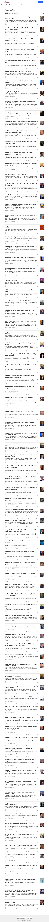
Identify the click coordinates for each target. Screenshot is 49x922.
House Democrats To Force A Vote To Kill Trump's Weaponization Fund (18, 901)
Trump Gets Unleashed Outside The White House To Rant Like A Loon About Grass (21, 142)
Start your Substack (22, 918)
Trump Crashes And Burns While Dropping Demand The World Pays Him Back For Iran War (21, 727)
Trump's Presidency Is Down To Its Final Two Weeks (18, 300)
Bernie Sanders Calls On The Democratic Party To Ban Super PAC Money (21, 269)
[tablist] (11, 13)
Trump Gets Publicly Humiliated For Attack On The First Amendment (19, 552)
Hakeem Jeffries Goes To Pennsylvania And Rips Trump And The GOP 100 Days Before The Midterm (21, 519)
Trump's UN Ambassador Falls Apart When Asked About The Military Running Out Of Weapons (21, 530)
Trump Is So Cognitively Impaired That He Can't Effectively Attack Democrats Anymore (20, 574)
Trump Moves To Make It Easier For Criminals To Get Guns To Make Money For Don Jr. (21, 433)
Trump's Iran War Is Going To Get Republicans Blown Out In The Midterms (21, 541)
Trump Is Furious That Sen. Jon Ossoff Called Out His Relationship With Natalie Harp (19, 153)
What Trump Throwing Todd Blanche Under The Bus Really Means (20, 444)
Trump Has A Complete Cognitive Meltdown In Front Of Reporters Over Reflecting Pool (19, 376)
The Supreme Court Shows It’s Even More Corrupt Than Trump (21, 112)
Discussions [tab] (14, 13)
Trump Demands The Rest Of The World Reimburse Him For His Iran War (21, 738)
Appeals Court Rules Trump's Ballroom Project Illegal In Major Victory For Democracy (21, 321)
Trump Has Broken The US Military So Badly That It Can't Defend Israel (19, 398)
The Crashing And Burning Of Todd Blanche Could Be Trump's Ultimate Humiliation (21, 455)
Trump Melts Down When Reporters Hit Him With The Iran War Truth (21, 605)
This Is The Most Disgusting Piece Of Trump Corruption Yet (20, 237)
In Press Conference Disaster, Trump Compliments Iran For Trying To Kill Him (20, 792)
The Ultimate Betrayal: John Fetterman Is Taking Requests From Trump (20, 258)
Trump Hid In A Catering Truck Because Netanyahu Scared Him (21, 194)
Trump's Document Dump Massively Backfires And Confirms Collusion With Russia (21, 665)
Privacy (24, 916)
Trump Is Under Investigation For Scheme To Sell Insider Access (19, 412)
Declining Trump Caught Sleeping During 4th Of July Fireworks (21, 845)
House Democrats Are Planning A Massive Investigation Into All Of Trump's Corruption (21, 279)
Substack (19, 920)
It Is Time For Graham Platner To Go (14, 814)
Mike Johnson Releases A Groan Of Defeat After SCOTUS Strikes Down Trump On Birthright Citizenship (20, 890)
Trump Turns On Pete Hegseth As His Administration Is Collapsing (19, 332)
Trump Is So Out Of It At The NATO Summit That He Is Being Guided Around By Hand (20, 803)
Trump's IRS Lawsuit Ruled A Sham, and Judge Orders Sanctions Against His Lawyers (19, 749)
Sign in (45, 2)
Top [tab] (10, 13)
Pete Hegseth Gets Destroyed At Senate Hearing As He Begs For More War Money (21, 594)
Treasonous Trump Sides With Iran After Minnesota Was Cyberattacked (20, 423)
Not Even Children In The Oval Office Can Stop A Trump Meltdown (19, 835)
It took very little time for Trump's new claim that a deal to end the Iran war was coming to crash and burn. (21, 390)
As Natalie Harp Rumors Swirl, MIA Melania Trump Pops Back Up (21, 121)
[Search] (43, 13)
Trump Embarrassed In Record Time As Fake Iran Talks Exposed (19, 387)
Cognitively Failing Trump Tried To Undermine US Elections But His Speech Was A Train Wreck (21, 675)
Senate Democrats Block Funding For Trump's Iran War (19, 717)
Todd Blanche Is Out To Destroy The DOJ (15, 174)
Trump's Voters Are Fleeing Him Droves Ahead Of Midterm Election (20, 226)
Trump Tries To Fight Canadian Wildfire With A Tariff (18, 615)
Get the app (29, 918)
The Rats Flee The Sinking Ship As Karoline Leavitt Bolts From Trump (21, 215)
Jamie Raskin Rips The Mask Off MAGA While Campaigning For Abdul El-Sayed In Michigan (21, 28)
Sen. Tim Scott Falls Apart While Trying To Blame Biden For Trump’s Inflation (20, 81)
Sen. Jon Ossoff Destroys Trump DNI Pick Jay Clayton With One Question (21, 707)
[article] (24, 21)
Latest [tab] (6, 13)
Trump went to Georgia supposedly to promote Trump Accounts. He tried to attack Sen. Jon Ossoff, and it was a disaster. (21, 577)
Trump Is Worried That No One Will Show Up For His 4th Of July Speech (21, 866)
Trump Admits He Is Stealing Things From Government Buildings (19, 311)
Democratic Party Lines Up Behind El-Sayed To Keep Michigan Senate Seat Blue (21, 354)
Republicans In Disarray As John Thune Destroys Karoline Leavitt (20, 563)
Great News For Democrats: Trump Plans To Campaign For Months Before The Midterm (20, 102)
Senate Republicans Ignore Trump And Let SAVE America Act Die (21, 365)
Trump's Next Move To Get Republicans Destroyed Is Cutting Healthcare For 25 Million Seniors (21, 477)
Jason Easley (13, 23)
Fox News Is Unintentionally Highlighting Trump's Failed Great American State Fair (21, 855)
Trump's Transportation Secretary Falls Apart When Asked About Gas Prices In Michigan (20, 205)
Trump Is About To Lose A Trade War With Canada (18, 71)
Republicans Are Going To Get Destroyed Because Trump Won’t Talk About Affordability (20, 131)
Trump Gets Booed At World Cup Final (15, 634)
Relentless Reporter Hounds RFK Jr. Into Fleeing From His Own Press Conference (21, 17)
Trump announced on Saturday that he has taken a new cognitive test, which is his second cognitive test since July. (21, 774)
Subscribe (40, 2)
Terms (27, 916)
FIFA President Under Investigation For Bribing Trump (19, 509)
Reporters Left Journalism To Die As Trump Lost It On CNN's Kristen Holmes (21, 164)
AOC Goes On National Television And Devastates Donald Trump (20, 290)
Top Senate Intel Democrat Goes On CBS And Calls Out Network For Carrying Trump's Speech (19, 644)
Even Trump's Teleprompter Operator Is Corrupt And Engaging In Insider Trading (21, 686)
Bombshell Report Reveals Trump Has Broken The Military (20, 625)
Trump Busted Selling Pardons (13, 92)
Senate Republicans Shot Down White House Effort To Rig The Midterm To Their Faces (21, 466)
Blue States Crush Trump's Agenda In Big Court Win (18, 654)
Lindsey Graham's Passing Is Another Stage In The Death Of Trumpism (20, 760)
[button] (2, 4)
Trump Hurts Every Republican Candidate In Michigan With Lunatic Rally (20, 499)
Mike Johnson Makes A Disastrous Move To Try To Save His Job (20, 61)
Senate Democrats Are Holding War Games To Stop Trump (20, 584)
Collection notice (32, 916)
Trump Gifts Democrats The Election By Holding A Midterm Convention (20, 880)
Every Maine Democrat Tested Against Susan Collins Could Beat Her (20, 782)
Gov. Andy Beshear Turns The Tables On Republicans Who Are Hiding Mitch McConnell (21, 488)
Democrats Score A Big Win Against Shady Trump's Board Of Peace (21, 824)
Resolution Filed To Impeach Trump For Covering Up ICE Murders (19, 50)
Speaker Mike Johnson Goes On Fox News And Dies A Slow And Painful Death (21, 184)
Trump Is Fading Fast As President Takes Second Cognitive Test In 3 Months (20, 771)
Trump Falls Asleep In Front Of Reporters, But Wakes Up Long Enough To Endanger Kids (21, 247)
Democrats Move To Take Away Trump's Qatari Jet (18, 697)
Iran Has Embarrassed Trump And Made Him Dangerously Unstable (20, 343)
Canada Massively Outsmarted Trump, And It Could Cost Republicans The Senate (19, 39)
